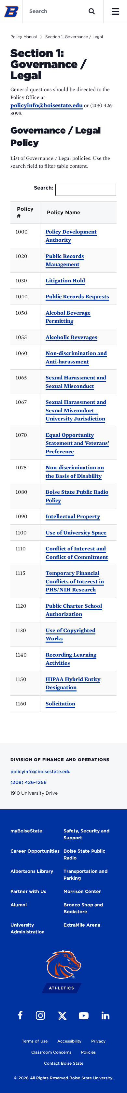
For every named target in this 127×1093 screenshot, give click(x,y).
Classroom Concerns (51, 1052)
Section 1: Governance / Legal (74, 36)
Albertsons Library (31, 871)
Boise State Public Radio (84, 854)
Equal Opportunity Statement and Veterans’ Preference (77, 443)
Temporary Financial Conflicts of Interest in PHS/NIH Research (75, 581)
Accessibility (69, 1041)
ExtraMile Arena (82, 925)
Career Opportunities (35, 851)
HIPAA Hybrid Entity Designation (73, 683)
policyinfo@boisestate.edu (46, 105)
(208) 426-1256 (28, 782)
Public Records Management (65, 260)
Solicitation (60, 703)
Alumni (18, 904)
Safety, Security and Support (86, 834)
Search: (43, 188)
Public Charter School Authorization (74, 610)
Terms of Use (35, 1041)
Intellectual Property (73, 516)
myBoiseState (26, 830)
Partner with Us (28, 891)
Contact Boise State (63, 1063)
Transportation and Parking (85, 875)
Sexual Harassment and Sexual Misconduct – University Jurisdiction (76, 410)
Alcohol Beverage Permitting (68, 316)
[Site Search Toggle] (91, 11)
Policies (88, 1052)
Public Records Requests (77, 296)
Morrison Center (82, 891)
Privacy (98, 1041)
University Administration (27, 928)
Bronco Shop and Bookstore (83, 908)
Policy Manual (23, 36)
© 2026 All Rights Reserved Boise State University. (63, 1077)
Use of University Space (76, 532)
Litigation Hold (65, 280)
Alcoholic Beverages (71, 337)
